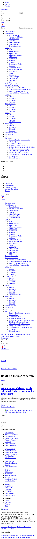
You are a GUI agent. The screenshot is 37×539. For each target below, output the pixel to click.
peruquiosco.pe (22, 537)
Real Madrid (9, 474)
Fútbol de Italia (9, 456)
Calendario (12, 100)
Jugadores (8, 484)
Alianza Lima (13, 53)
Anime (3, 381)
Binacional (12, 60)
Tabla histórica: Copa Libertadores (19, 151)
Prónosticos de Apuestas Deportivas (20, 89)
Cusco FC (12, 66)
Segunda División (10, 440)
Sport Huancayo (14, 77)
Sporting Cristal (13, 78)
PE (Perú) (4, 345)
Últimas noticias (10, 31)
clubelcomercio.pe (15, 535)
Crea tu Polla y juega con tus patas (19, 140)
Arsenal (7, 477)
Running (7, 191)
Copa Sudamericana (15, 46)
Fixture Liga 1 (13, 142)
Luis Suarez (8, 491)
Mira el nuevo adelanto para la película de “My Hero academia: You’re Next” (17, 391)
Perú (2, 22)
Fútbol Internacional (15, 122)
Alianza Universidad (15, 55)
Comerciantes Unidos (15, 64)
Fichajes (7, 6)
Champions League (11, 463)
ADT (10, 49)
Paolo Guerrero (9, 493)
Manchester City (10, 481)
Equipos (7, 470)
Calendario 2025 (14, 156)
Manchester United (11, 479)
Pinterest (7, 504)
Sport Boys (12, 75)
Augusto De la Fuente (8, 407)
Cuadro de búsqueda (25, 28)
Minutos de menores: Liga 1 (17, 145)
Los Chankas (13, 71)
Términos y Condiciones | (9, 527)
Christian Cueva (10, 495)
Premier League (10, 104)
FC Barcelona (9, 472)
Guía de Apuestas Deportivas (18, 91)
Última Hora (9, 183)
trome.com (4, 537)
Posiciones (12, 102)
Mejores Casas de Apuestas (17, 87)
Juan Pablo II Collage (15, 69)
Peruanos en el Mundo (16, 37)
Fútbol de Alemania (11, 454)
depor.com (4, 334)
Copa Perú (12, 40)
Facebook (8, 502)
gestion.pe (25, 535)
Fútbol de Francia (10, 458)
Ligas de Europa (10, 449)
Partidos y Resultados (11, 84)
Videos (7, 2)
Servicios (7, 138)
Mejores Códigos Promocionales (19, 93)
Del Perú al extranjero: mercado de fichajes (22, 147)
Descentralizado (14, 35)
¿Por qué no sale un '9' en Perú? (19, 152)
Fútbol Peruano (9, 33)
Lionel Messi (9, 486)
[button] (18, 342)
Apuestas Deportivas (11, 86)
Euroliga (7, 465)
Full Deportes (9, 134)
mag (28, 537)
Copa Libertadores (14, 44)
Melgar (11, 73)
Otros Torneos (9, 461)
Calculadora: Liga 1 (15, 143)
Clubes (7, 48)
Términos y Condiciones (15, 334)
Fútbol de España (10, 450)
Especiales (8, 4)
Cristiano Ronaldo (10, 488)
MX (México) (5, 349)
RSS (6, 506)
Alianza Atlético (14, 51)
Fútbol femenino (14, 39)
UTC (10, 82)
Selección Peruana (14, 42)
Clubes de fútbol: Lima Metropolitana (20, 154)
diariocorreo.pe (12, 537)
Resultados (12, 98)
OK (21, 13)
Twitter (7, 500)
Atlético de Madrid (10, 475)
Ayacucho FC (13, 58)
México (3, 26)
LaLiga (7, 95)
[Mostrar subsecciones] (10, 48)
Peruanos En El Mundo (12, 438)
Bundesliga (8, 123)
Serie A (7, 113)
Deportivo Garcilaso (15, 68)
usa (6, 136)
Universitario (13, 80)
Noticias (11, 96)
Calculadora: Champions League (19, 149)
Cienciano (12, 62)
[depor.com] (5, 180)
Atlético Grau (13, 57)
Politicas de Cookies (13, 336)
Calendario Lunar (14, 158)
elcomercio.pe (5, 535)
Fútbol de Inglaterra (11, 452)
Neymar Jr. (8, 490)
